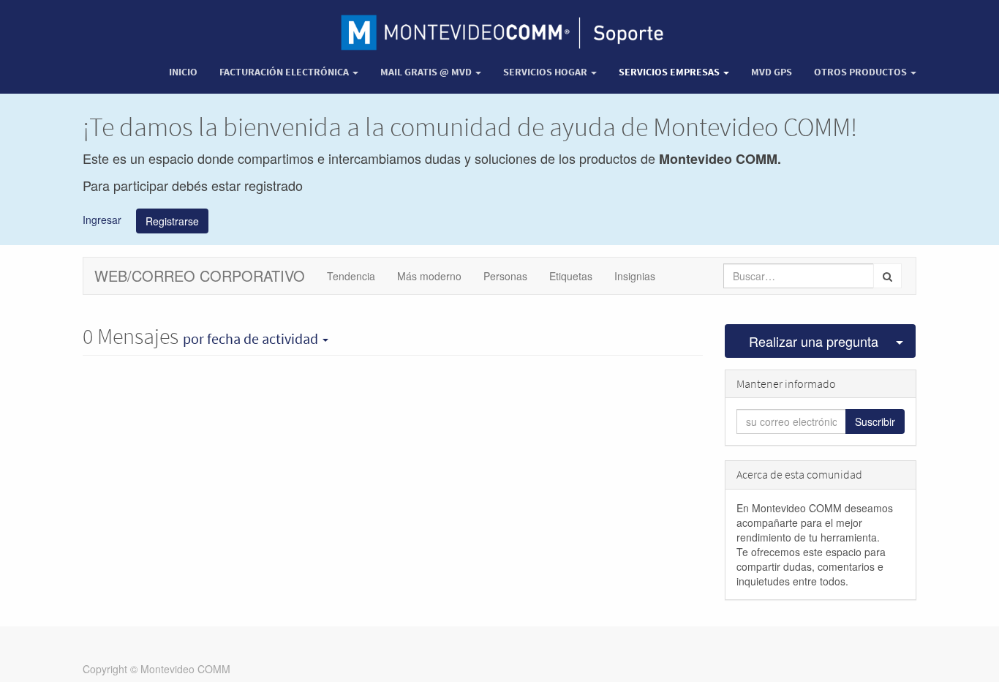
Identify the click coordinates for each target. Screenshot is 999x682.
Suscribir (875, 421)
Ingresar (102, 218)
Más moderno (429, 276)
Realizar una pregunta (813, 341)
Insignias (634, 276)
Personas (505, 276)
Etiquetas (570, 276)
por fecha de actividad (252, 339)
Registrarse (172, 221)
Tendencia (351, 276)
